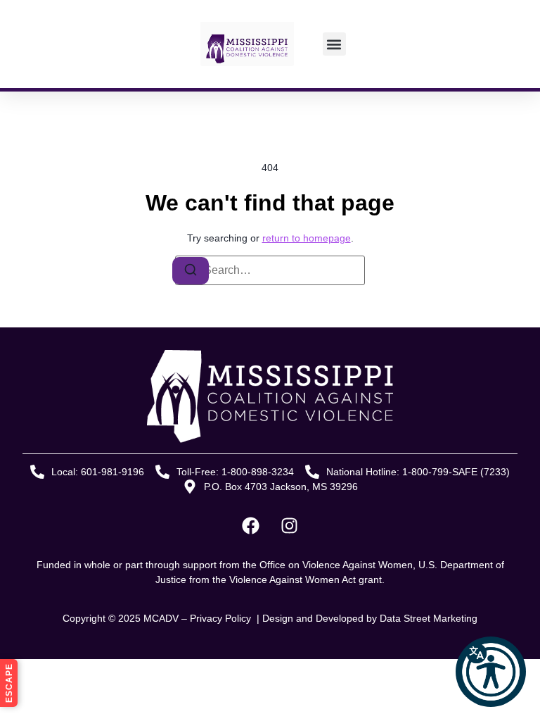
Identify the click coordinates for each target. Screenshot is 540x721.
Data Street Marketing (428, 618)
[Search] (190, 270)
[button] (491, 672)
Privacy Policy (222, 618)
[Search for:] (270, 270)
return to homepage (306, 238)
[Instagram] (289, 526)
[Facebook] (251, 526)
